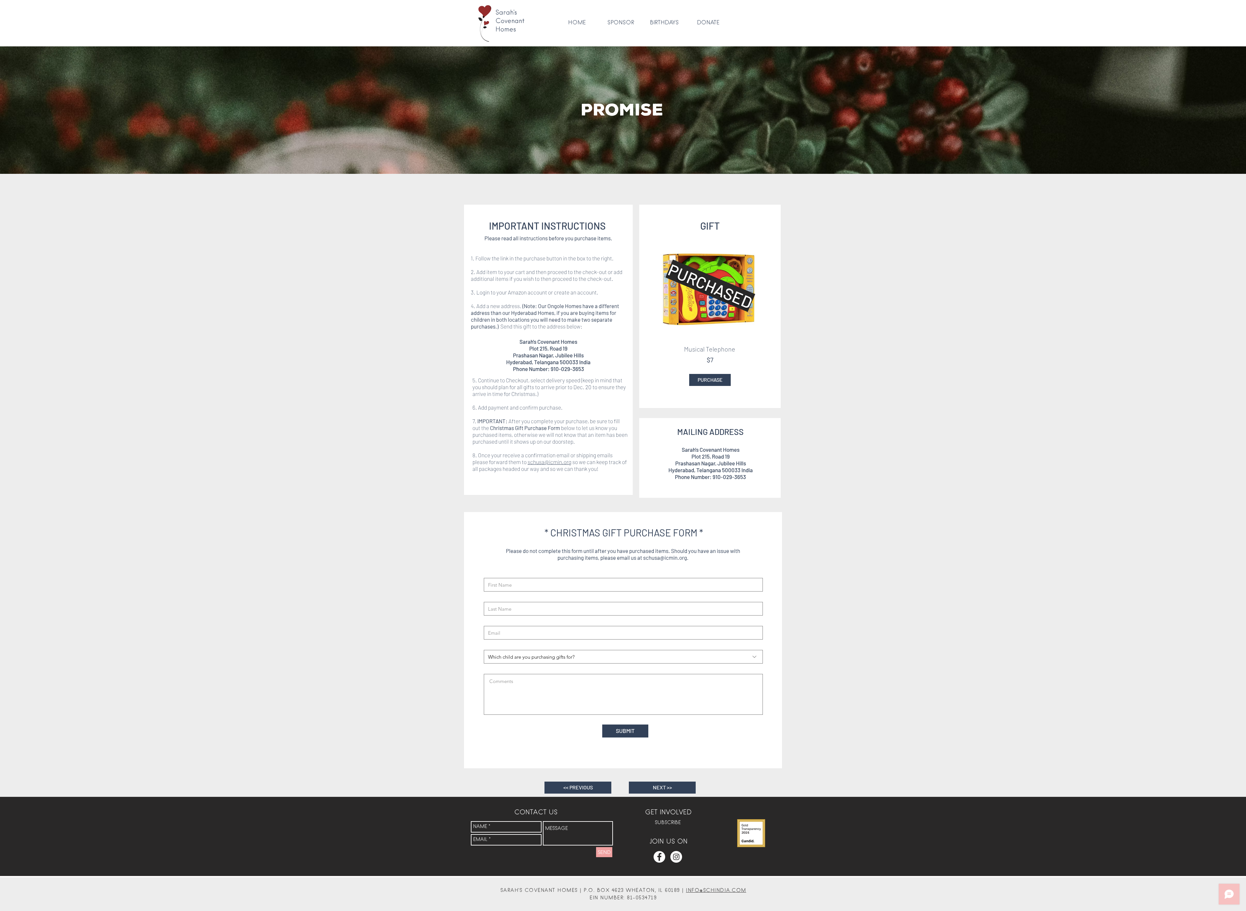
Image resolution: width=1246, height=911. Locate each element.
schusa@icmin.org (549, 462)
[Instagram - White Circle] (676, 857)
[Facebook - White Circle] (659, 857)
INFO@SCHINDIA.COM (716, 890)
